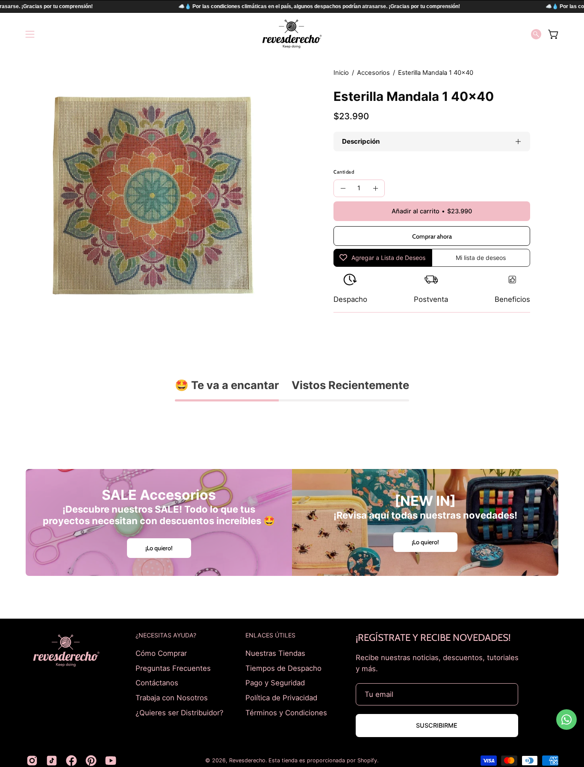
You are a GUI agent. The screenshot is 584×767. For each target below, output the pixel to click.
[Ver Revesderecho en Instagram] (32, 760)
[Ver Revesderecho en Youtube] (110, 760)
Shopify (367, 760)
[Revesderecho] (292, 34)
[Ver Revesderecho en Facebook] (71, 760)
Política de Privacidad (281, 697)
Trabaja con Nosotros (172, 697)
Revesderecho (247, 760)
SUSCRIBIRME (436, 725)
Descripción (361, 141)
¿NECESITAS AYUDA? (166, 635)
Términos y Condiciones (286, 712)
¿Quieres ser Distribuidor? (180, 712)
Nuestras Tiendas (275, 653)
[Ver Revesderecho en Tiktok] (51, 760)
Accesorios (373, 73)
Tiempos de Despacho (283, 668)
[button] (536, 34)
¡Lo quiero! (159, 548)
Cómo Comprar (161, 653)
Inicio (341, 73)
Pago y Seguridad (275, 682)
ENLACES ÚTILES (270, 635)
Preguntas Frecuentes (173, 668)
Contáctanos (157, 682)
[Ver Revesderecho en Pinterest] (91, 760)
